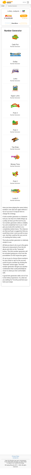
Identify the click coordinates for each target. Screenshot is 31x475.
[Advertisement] (15, 303)
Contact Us (15, 458)
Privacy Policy (15, 456)
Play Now (23, 16)
